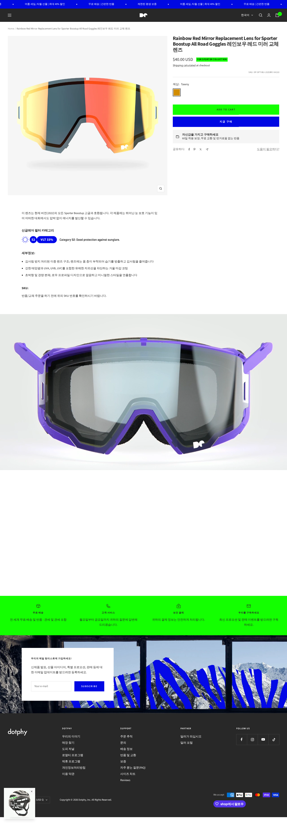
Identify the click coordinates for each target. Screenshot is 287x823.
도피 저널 (68, 749)
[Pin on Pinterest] (194, 149)
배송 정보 (126, 749)
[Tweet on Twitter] (200, 149)
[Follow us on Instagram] (252, 739)
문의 (123, 743)
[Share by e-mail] (207, 149)
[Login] (269, 15)
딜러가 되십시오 (190, 736)
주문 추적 (126, 736)
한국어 (245, 15)
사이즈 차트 (127, 774)
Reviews (125, 780)
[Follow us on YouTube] (263, 739)
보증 (123, 761)
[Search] (260, 15)
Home (11, 28)
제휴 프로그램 (71, 761)
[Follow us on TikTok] (273, 739)
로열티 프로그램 (72, 755)
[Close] (31, 791)
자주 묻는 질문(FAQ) (133, 768)
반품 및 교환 (128, 755)
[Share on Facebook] (189, 149)
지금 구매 (226, 121)
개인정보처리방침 (74, 768)
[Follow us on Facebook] (241, 739)
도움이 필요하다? (268, 149)
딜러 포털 (186, 743)
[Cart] (277, 15)
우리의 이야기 (71, 736)
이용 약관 (68, 774)
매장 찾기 (68, 743)
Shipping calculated (184, 65)
